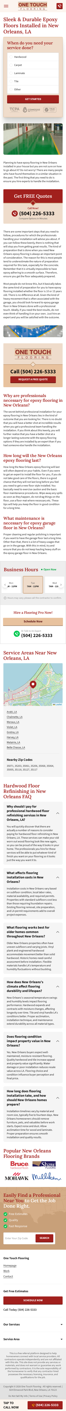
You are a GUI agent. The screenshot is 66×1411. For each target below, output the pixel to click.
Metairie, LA (13, 742)
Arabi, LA (12, 712)
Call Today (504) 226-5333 (20, 1310)
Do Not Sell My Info (18, 1396)
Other (17, 89)
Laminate (19, 73)
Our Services (11, 1324)
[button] (33, 685)
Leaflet (58, 704)
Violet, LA (12, 727)
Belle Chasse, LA (16, 747)
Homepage (9, 1266)
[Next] (61, 585)
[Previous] (5, 585)
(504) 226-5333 (47, 1405)
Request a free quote (33, 379)
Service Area (11, 1339)
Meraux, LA (13, 722)
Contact (8, 1276)
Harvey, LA (12, 737)
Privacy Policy (51, 1396)
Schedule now (33, 1300)
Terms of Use (35, 1396)
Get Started (33, 99)
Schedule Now (33, 621)
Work (6, 1271)
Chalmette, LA (15, 717)
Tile (16, 81)
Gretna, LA (13, 732)
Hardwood (20, 57)
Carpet (18, 65)
